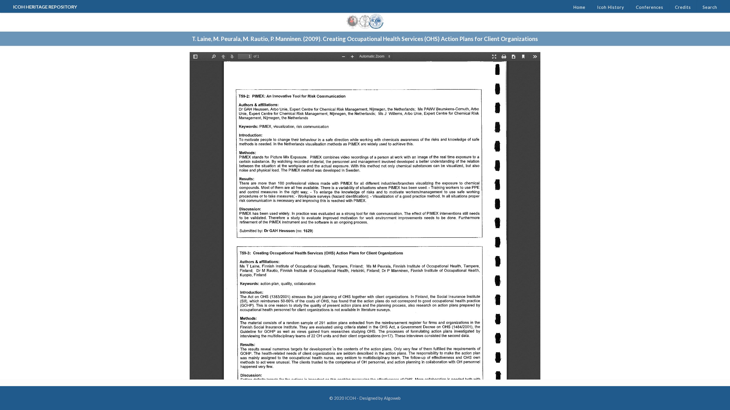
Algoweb (392, 398)
